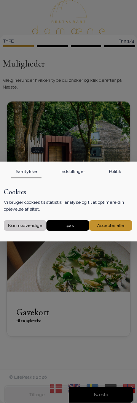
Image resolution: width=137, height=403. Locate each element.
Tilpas (68, 225)
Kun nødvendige (25, 225)
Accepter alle (110, 225)
